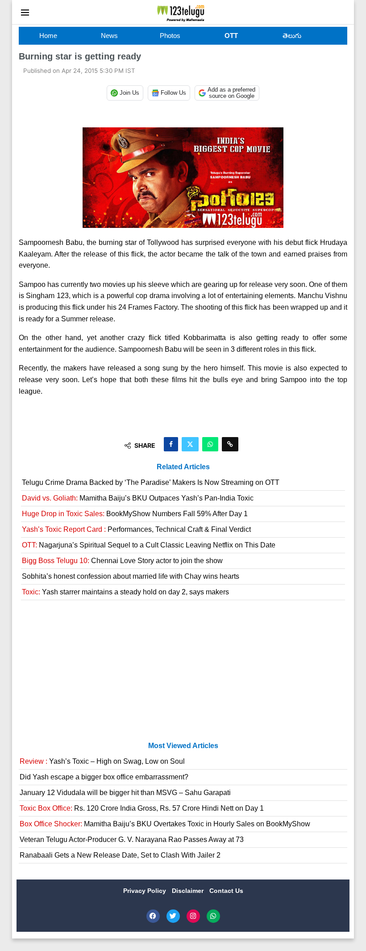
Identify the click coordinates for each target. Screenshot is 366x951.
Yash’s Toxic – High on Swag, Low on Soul (102, 761)
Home (48, 35)
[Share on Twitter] (190, 444)
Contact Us (226, 890)
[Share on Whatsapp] (210, 444)
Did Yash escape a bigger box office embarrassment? (104, 777)
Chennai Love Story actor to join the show (122, 560)
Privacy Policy (145, 890)
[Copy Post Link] (230, 444)
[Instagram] (193, 916)
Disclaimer (188, 890)
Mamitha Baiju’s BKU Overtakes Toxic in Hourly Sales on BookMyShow (165, 824)
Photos (170, 35)
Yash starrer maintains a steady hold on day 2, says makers (125, 592)
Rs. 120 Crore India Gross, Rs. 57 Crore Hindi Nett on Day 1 (142, 808)
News (109, 35)
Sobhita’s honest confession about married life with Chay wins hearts (130, 576)
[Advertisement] (183, 674)
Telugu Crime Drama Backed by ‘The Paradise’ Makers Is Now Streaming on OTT (150, 482)
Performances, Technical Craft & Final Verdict (136, 529)
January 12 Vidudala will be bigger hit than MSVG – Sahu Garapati (125, 792)
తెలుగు (292, 35)
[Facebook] (153, 916)
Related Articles (183, 467)
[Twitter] (173, 916)
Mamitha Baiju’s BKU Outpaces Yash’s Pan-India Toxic (138, 498)
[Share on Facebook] (171, 444)
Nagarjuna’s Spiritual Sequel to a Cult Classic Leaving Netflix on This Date (148, 545)
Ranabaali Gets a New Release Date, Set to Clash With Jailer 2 (120, 855)
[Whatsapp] (213, 916)
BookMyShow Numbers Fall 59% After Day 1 (135, 514)
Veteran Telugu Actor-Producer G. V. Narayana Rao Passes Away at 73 (132, 839)
